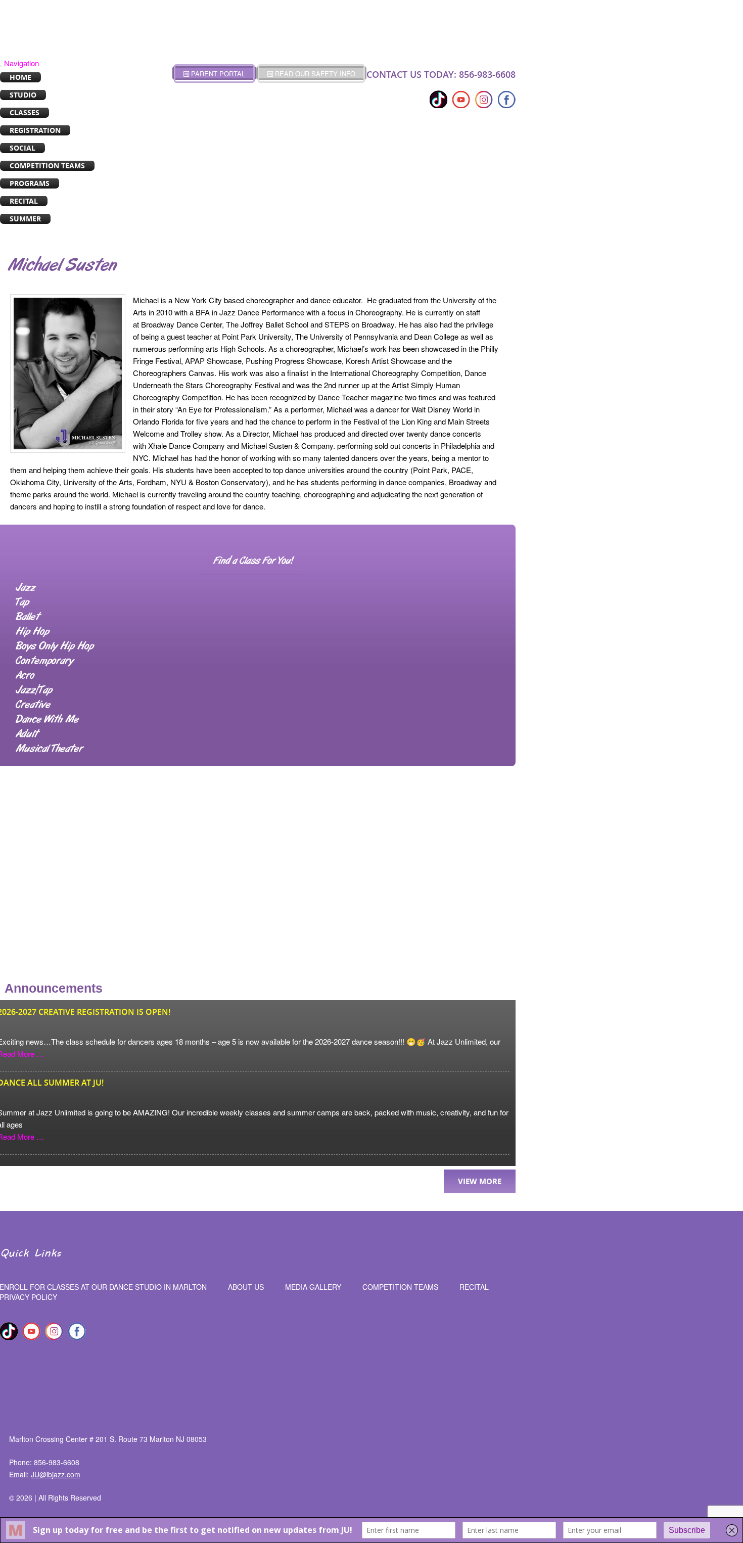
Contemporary (44, 661)
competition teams (400, 1287)
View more (479, 1181)
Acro (25, 676)
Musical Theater (49, 749)
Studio (23, 95)
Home (20, 77)
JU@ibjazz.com (55, 1474)
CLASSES (24, 112)
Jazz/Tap (34, 690)
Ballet (27, 617)
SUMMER (25, 218)
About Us (246, 1287)
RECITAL (24, 201)
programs (30, 183)
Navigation (21, 63)
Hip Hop (32, 632)
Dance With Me (47, 720)
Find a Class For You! (253, 561)
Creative (33, 705)
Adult (27, 734)
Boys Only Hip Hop (55, 646)
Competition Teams (47, 165)
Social (22, 148)
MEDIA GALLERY (313, 1287)
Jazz (25, 588)
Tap (22, 602)
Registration (35, 130)
